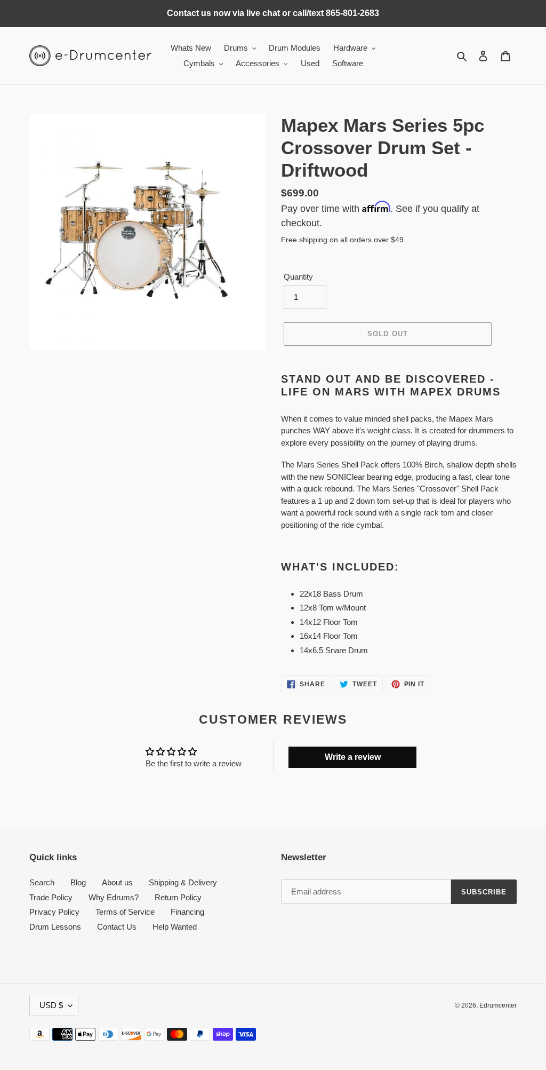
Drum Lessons (55, 926)
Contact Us (116, 926)
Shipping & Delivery (183, 882)
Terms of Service (125, 911)
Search (41, 882)
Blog (78, 882)
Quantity (298, 276)
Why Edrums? (114, 897)
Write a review (353, 757)
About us (117, 882)
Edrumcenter (498, 1005)
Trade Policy (51, 897)
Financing (187, 911)
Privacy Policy (54, 911)
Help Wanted (174, 926)
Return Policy (178, 897)
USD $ (51, 1005)
